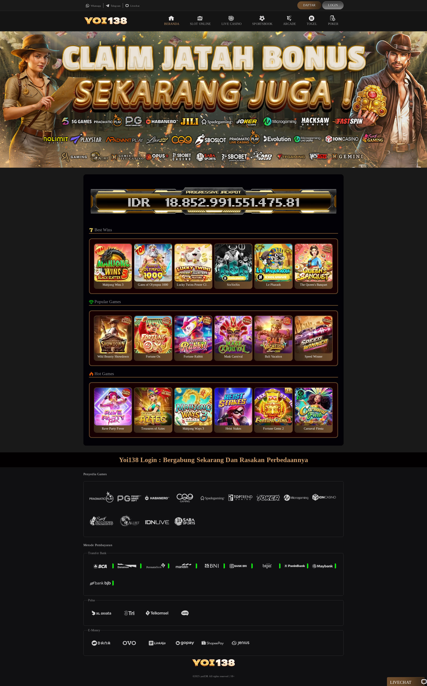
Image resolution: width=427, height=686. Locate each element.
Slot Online (200, 24)
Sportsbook (262, 24)
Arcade (289, 24)
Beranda (171, 24)
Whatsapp (95, 5)
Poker (333, 24)
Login (333, 5)
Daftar (309, 5)
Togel (312, 24)
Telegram (115, 5)
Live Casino (232, 24)
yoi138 (204, 676)
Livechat (134, 5)
